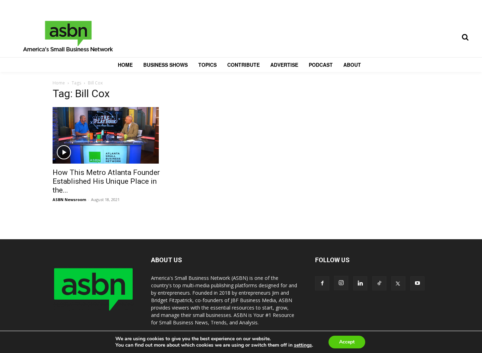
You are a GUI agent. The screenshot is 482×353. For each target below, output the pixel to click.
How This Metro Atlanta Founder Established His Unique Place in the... (106, 181)
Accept (347, 342)
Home (59, 83)
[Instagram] (341, 283)
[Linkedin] (360, 283)
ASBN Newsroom (69, 199)
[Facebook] (322, 283)
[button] (465, 37)
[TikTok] (379, 283)
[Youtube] (417, 283)
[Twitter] (398, 283)
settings (303, 345)
